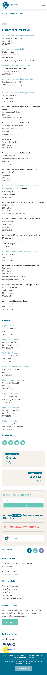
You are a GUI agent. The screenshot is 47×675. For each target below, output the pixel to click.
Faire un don (10, 622)
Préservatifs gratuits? (10, 586)
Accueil (4, 13)
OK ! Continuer (23, 668)
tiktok (41, 550)
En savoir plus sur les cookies (24, 673)
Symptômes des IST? (10, 592)
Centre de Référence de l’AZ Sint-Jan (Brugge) (21, 251)
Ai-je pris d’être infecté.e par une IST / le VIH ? (23, 516)
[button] (8, 463)
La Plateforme (10, 5)
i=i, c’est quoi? (7, 595)
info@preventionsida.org (11, 574)
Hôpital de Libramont (10, 339)
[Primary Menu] (43, 4)
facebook (29, 550)
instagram (35, 550)
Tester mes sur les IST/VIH (22, 527)
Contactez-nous (17, 538)
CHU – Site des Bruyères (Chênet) (16, 366)
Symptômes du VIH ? (10, 589)
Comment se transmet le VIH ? (13, 598)
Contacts (13, 13)
